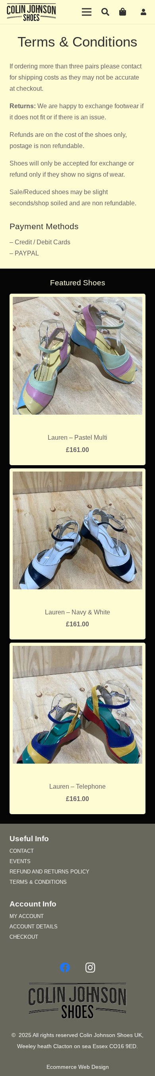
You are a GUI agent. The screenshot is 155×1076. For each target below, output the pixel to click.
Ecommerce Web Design (77, 1067)
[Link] (145, 11)
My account (27, 916)
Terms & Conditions (38, 882)
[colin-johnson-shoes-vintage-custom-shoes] (31, 12)
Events (20, 861)
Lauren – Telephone (77, 786)
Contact (22, 851)
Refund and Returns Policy (49, 872)
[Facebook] (65, 967)
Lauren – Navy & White (77, 612)
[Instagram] (90, 967)
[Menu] (87, 12)
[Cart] (123, 12)
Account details (34, 927)
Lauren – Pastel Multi (77, 437)
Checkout (24, 937)
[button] (105, 12)
